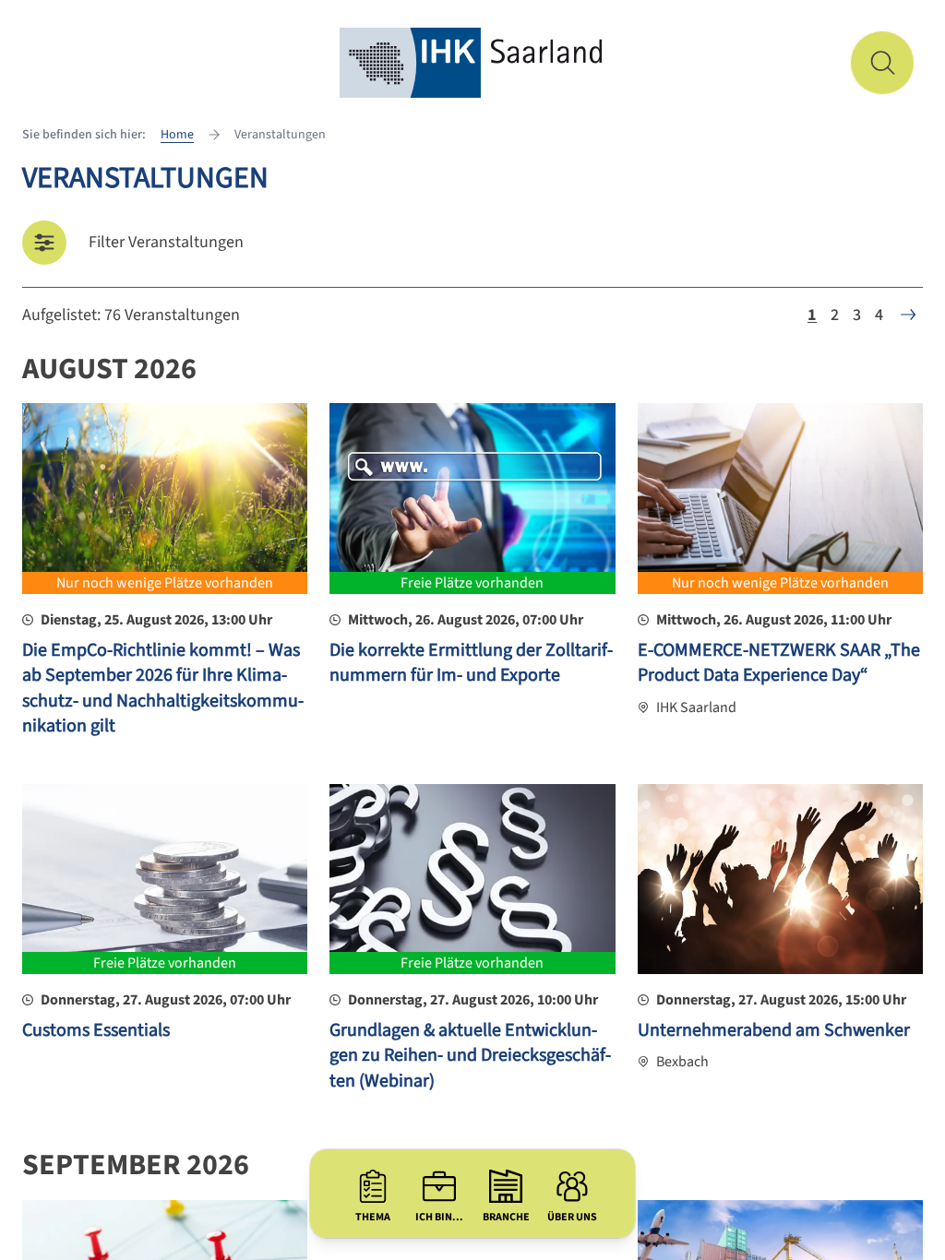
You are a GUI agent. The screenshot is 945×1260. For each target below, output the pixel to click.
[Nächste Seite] (908, 314)
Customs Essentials (96, 1030)
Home (177, 134)
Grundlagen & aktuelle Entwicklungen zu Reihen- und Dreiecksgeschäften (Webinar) (470, 1055)
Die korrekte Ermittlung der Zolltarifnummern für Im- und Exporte (471, 663)
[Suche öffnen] (882, 62)
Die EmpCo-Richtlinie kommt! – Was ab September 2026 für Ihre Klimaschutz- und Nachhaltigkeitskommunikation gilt (163, 688)
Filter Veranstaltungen (166, 242)
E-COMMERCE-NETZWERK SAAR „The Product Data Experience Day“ (779, 663)
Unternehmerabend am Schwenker (774, 1030)
